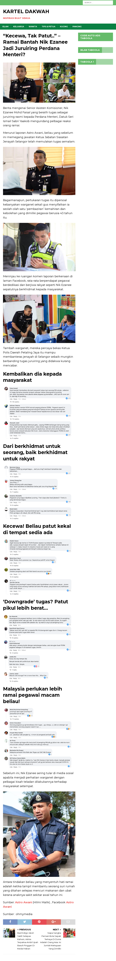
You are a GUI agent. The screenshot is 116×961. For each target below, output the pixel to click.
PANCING (77, 26)
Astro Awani (23, 902)
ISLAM (5, 26)
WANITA (33, 26)
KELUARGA (18, 26)
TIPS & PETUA (48, 26)
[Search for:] (98, 2)
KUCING (64, 26)
